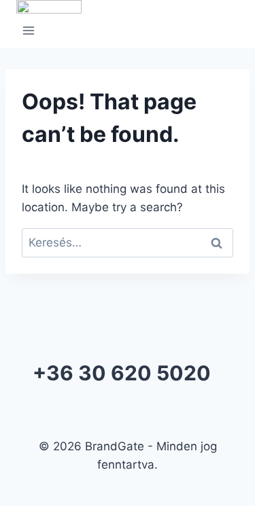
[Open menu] (28, 33)
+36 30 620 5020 (122, 373)
